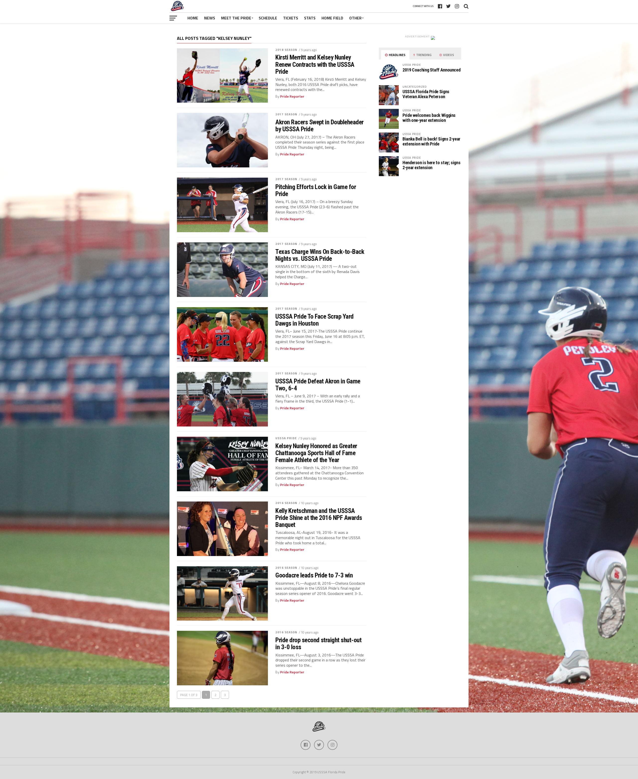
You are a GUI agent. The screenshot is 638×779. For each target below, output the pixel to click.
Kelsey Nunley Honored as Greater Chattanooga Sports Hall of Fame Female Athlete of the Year (316, 452)
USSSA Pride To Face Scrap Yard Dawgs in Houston (314, 320)
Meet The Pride (236, 18)
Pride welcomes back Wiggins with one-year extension (429, 118)
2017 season (286, 114)
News (209, 18)
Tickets (290, 18)
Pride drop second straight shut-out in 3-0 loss (318, 643)
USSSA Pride (286, 438)
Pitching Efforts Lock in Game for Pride (315, 190)
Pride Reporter (292, 96)
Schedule (268, 18)
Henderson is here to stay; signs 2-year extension (431, 165)
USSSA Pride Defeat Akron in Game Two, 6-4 (317, 385)
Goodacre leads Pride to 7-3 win (314, 575)
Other (355, 18)
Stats (310, 18)
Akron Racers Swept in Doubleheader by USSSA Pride (319, 126)
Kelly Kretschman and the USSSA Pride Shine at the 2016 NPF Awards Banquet (318, 517)
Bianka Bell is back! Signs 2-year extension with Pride (431, 141)
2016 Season (286, 502)
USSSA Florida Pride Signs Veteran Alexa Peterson (425, 94)
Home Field (332, 18)
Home (192, 18)
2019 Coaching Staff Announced (431, 69)
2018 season (286, 49)
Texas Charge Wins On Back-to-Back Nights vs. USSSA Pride (319, 255)
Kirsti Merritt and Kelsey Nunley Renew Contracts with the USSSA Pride (314, 64)
